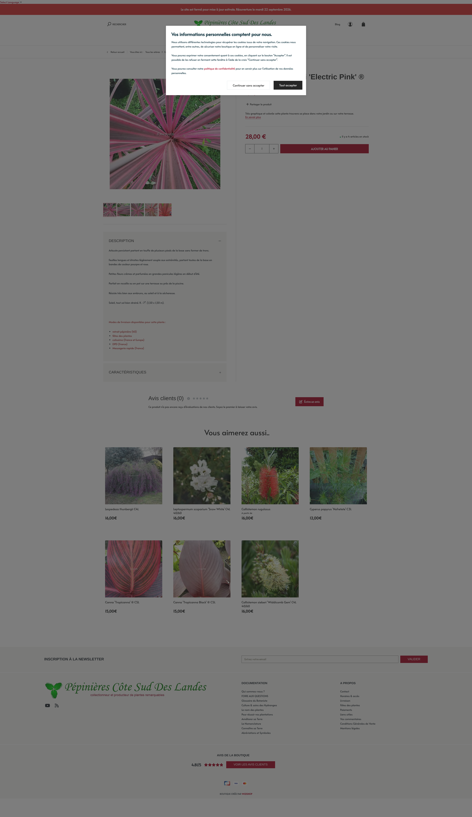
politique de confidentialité (219, 68)
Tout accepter (288, 85)
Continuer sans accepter (248, 85)
